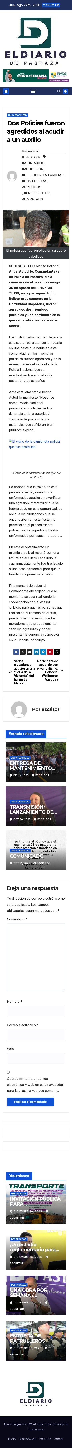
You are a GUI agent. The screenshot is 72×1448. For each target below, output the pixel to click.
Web (10, 1049)
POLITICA (45, 1439)
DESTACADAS (18, 1193)
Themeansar (36, 1429)
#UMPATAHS (32, 199)
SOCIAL (59, 1439)
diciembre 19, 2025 (28, 1302)
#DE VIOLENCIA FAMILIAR (43, 175)
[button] (58, 91)
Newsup (59, 1424)
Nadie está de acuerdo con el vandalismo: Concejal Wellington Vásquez (47, 670)
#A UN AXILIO (33, 163)
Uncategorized (17, 115)
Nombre (14, 1001)
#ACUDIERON (33, 169)
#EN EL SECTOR (37, 193)
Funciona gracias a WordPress (24, 1424)
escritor (33, 151)
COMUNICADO (26, 856)
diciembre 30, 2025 (28, 1211)
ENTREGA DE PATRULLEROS (27, 1338)
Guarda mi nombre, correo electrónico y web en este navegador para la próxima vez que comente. (35, 1085)
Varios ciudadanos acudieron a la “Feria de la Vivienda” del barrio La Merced (24, 672)
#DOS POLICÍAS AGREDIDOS (34, 184)
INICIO (12, 1439)
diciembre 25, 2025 (28, 1256)
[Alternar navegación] (33, 91)
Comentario (17, 919)
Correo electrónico (23, 1025)
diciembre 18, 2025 (28, 1348)
